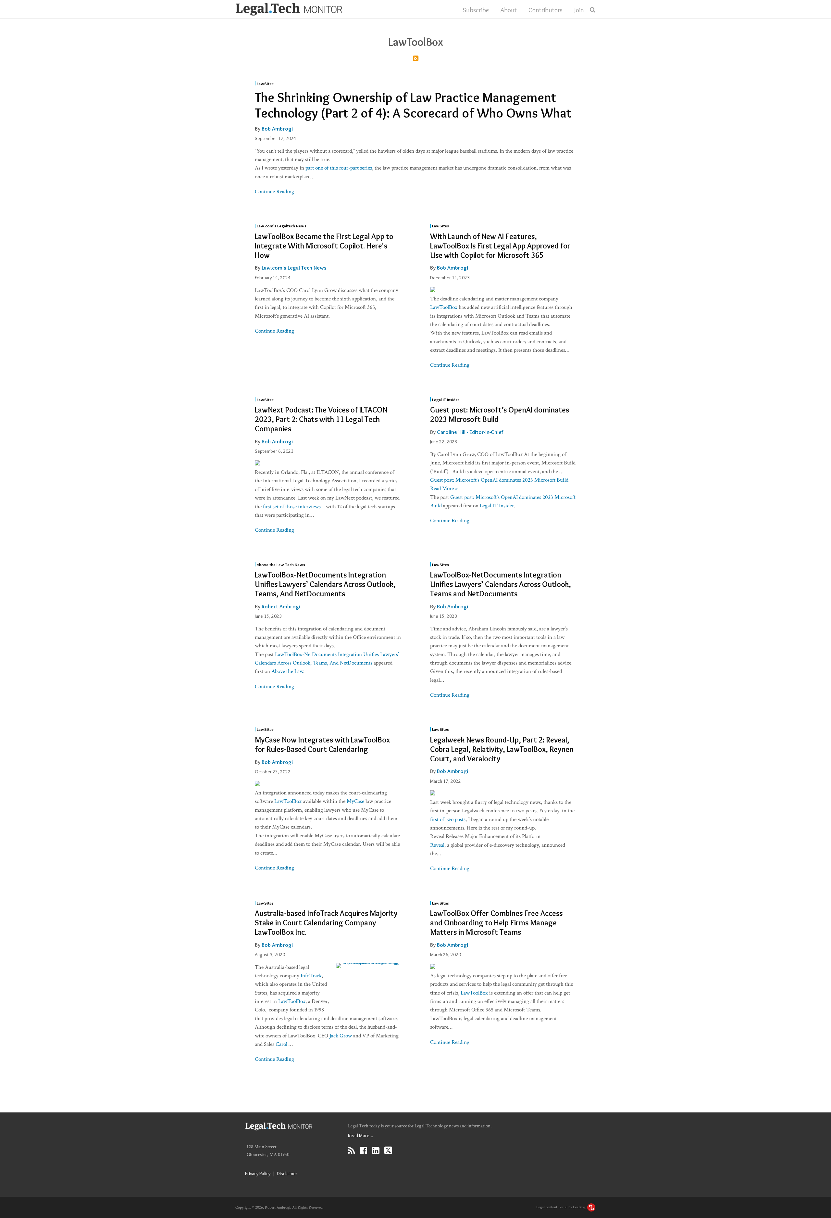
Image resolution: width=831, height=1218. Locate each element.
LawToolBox (443, 307)
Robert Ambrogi (281, 606)
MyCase (355, 801)
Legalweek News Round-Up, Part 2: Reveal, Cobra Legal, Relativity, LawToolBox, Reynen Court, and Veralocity (502, 749)
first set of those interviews (292, 506)
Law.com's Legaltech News (281, 225)
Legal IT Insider (445, 399)
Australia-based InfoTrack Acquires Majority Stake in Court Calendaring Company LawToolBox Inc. (326, 922)
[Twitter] (388, 1150)
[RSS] (351, 1150)
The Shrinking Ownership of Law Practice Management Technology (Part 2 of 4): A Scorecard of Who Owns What (413, 105)
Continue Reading (274, 191)
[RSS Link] (415, 58)
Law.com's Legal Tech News (294, 267)
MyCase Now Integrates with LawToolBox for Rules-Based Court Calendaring (322, 744)
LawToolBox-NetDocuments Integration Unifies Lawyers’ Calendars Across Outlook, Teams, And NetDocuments (325, 584)
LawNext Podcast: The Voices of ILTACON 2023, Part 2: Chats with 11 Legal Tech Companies (321, 419)
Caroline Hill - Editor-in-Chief (470, 432)
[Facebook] (363, 1150)
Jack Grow (340, 1035)
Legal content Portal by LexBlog (561, 1207)
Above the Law (287, 671)
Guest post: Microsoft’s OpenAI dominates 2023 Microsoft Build (499, 414)
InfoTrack (311, 975)
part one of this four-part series (338, 167)
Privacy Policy (257, 1173)
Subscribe (476, 10)
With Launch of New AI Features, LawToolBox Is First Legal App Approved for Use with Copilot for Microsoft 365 (500, 246)
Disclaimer (287, 1173)
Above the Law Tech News (281, 564)
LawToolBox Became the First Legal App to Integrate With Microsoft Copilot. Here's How (324, 246)
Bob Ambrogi (277, 128)
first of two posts (447, 819)
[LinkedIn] (375, 1150)
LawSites (265, 83)
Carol (282, 1044)
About (509, 10)
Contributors (545, 10)
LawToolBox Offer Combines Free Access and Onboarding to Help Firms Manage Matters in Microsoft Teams (496, 922)
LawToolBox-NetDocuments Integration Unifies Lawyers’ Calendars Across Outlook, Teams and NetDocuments (500, 584)
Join (579, 10)
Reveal (437, 845)
